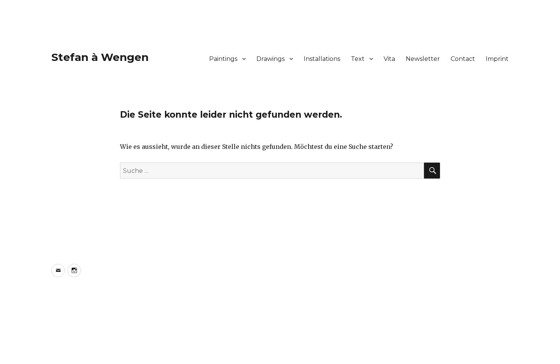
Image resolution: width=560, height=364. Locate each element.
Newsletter (423, 58)
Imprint (497, 58)
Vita (389, 58)
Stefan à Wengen (100, 57)
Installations (322, 58)
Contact (463, 58)
